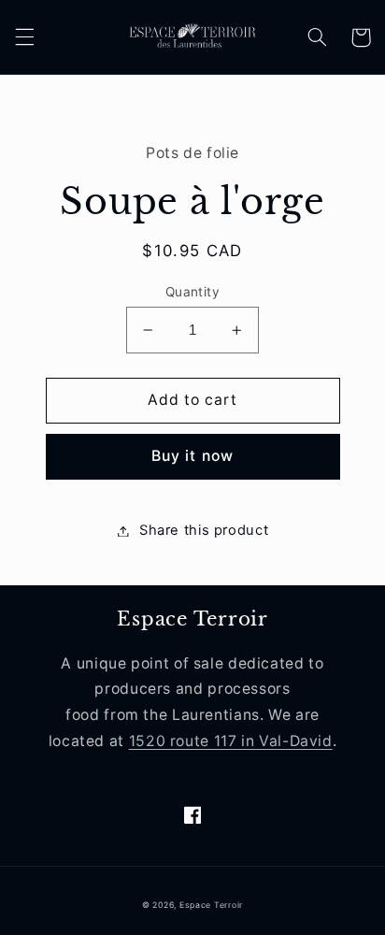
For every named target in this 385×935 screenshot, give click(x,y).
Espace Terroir (211, 905)
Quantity (192, 291)
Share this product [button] (203, 530)
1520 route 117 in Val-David (231, 741)
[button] (24, 37)
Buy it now (192, 456)
